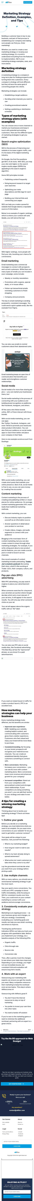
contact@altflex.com (17, 1110)
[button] (6, 26)
